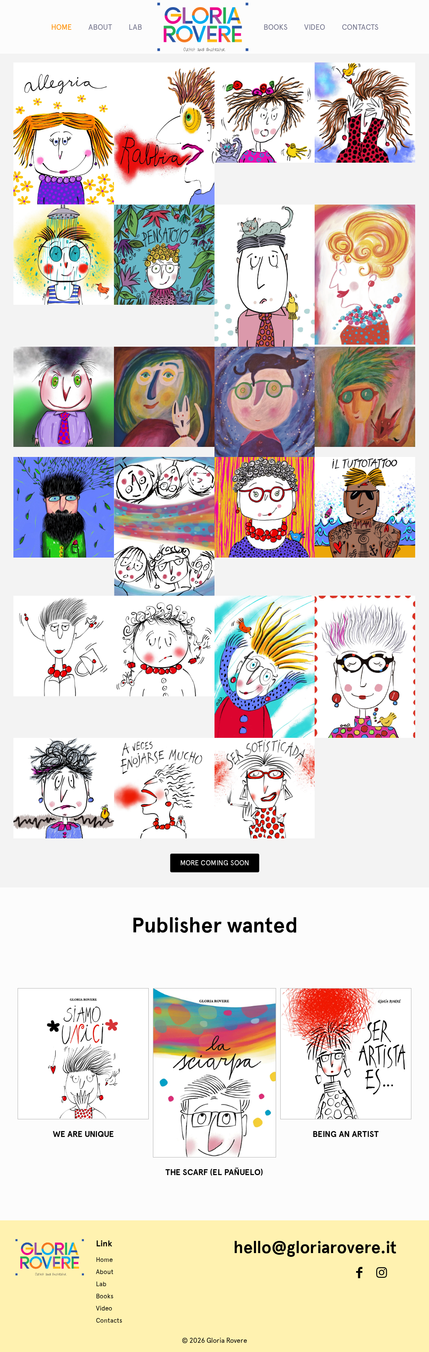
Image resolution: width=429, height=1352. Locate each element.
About (105, 1272)
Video (104, 1308)
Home (104, 1260)
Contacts (109, 1320)
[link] (83, 1054)
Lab (101, 1284)
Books (105, 1296)
